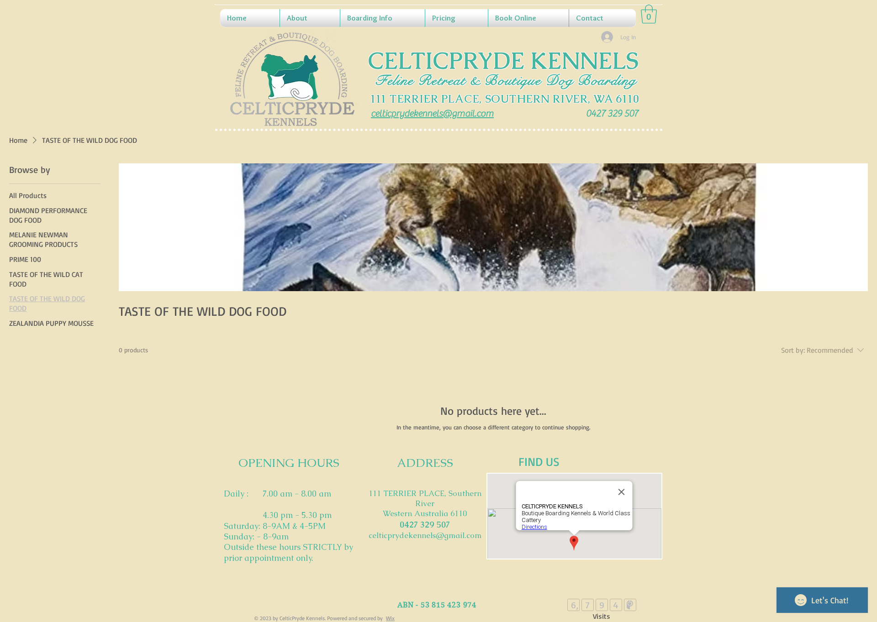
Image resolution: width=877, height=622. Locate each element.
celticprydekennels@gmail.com (425, 535)
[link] (649, 14)
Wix (390, 618)
